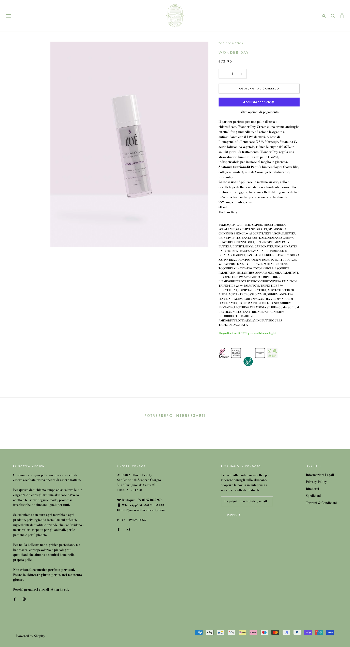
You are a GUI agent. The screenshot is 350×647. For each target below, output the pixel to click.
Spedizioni (313, 495)
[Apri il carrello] (342, 15)
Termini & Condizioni (321, 503)
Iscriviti (234, 515)
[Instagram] (24, 598)
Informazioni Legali (320, 475)
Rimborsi (312, 489)
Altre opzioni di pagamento (259, 112)
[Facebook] (14, 598)
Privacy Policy (316, 481)
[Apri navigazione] (8, 15)
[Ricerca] (333, 16)
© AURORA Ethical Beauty (35, 630)
